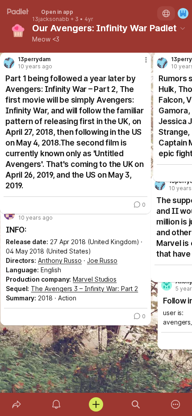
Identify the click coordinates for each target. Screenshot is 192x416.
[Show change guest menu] (183, 13)
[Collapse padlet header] (182, 28)
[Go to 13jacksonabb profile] (9, 214)
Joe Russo (102, 260)
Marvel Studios (95, 279)
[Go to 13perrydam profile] (9, 63)
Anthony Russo (60, 260)
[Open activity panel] (56, 404)
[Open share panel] (16, 404)
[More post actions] (140, 63)
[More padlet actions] (175, 404)
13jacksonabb (50, 19)
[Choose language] (166, 13)
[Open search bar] (135, 404)
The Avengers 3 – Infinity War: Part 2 (84, 288)
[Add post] (95, 404)
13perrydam (34, 59)
